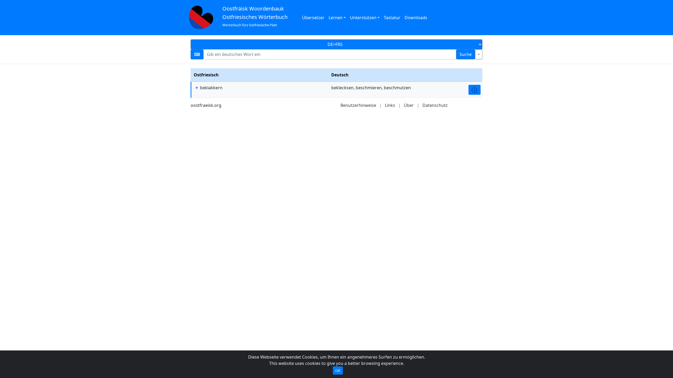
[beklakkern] (474, 90)
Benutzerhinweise (358, 105)
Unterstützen (363, 17)
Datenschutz (435, 105)
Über (409, 105)
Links (390, 105)
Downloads (416, 17)
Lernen (336, 17)
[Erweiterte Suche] (478, 54)
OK (337, 370)
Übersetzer (313, 17)
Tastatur (392, 17)
